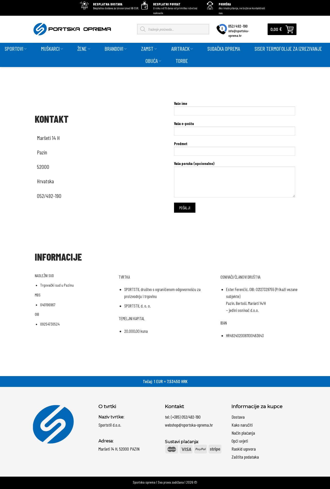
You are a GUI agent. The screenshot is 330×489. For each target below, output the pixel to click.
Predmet (180, 144)
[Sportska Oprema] (74, 29)
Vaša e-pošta (184, 123)
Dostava (238, 417)
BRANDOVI (114, 48)
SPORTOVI (14, 48)
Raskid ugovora (244, 449)
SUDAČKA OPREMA (223, 48)
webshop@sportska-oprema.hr (189, 425)
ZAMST (147, 48)
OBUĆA (151, 60)
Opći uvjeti (240, 441)
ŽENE (82, 48)
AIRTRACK (180, 48)
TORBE (182, 60)
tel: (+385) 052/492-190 (183, 417)
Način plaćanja (243, 433)
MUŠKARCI (50, 48)
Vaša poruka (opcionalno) (194, 163)
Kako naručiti (242, 425)
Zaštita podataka (245, 457)
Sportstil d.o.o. (109, 425)
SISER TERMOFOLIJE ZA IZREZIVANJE (288, 48)
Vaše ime (180, 103)
